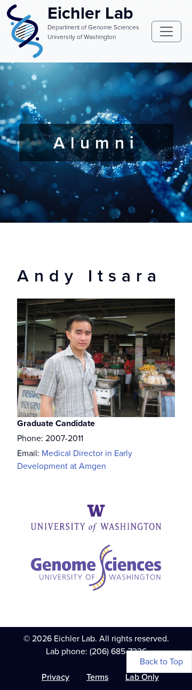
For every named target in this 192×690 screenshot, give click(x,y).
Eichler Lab (90, 13)
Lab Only (142, 677)
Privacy (55, 677)
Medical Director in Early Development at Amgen (74, 459)
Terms (97, 677)
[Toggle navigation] (166, 31)
